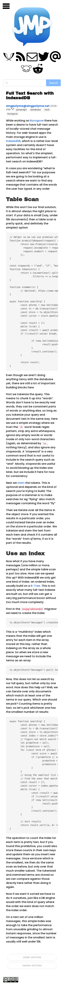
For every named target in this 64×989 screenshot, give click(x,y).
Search (53, 83)
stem (21, 483)
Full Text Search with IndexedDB (30, 95)
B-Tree (35, 586)
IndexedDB (13, 141)
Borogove (37, 121)
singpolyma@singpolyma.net (28, 106)
